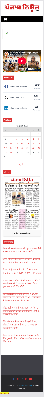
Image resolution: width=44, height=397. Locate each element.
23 (39, 147)
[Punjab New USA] (5, 19)
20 (22, 147)
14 (27, 143)
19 (16, 147)
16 (39, 143)
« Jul (21, 164)
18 (11, 147)
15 (33, 143)
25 (11, 152)
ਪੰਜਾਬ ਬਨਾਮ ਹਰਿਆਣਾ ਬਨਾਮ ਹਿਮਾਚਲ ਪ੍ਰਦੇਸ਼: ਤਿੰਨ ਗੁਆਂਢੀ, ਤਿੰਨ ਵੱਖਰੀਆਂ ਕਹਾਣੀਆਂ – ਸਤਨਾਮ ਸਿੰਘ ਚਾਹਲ (22, 338)
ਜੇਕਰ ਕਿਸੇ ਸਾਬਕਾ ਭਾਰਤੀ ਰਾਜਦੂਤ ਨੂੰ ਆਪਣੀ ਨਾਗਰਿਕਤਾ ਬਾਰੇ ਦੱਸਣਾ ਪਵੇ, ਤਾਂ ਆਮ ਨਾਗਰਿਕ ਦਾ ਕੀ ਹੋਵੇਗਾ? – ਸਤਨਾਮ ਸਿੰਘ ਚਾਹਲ (22, 297)
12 (16, 143)
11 (11, 143)
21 (27, 147)
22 (33, 147)
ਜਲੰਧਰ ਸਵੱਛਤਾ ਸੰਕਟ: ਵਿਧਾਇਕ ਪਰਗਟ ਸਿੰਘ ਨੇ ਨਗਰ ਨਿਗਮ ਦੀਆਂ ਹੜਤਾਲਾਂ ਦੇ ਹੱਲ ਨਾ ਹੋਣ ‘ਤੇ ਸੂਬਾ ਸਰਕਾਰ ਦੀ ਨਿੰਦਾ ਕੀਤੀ (21, 283)
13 (22, 143)
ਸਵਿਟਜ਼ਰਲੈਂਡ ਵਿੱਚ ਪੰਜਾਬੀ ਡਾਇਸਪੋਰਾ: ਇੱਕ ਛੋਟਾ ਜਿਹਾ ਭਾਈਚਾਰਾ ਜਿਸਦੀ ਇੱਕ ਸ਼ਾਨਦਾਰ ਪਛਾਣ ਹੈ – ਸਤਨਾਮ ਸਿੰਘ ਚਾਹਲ (22, 310)
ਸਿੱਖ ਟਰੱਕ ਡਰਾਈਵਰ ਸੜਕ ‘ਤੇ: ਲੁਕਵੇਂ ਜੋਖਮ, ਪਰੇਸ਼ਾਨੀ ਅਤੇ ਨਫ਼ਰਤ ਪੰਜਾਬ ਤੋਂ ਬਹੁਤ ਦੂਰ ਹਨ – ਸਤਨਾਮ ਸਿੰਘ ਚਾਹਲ (21, 324)
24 (5, 152)
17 (5, 147)
